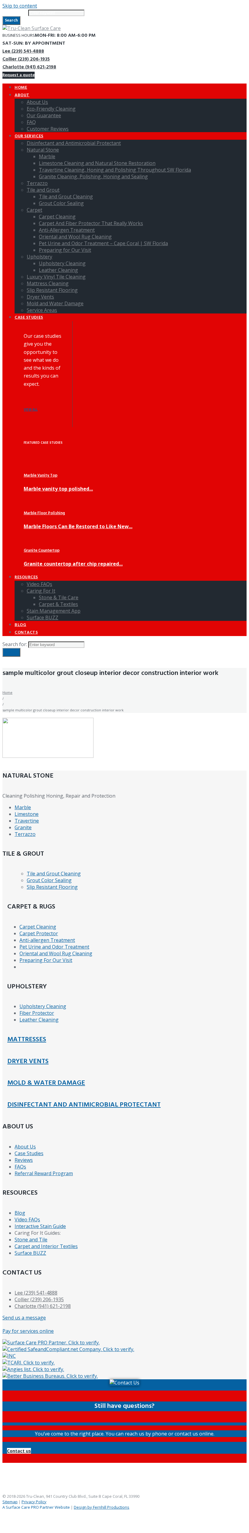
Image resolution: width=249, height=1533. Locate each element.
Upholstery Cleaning (42, 1006)
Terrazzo (25, 834)
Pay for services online (28, 1331)
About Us (25, 1146)
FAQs (20, 1166)
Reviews (24, 1160)
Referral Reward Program (44, 1173)
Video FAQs (27, 1219)
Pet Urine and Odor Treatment (54, 946)
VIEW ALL (31, 409)
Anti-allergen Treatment (47, 940)
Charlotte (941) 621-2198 (29, 67)
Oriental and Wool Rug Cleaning (55, 953)
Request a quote (18, 75)
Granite (23, 827)
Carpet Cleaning (37, 926)
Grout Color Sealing (49, 880)
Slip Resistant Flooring (52, 887)
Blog (20, 1213)
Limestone (27, 814)
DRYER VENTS (28, 1061)
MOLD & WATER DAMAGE (46, 1083)
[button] (19, 1451)
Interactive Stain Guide (40, 1226)
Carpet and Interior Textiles (46, 1246)
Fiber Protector (36, 1013)
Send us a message (24, 1317)
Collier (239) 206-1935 (26, 59)
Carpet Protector (38, 933)
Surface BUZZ (30, 1253)
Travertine (27, 820)
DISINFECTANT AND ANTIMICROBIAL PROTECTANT (84, 1105)
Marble (23, 807)
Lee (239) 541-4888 (23, 51)
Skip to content (19, 5)
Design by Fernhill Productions (101, 1507)
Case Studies (29, 1153)
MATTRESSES (26, 1039)
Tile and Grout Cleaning (54, 873)
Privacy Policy (34, 1501)
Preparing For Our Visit (45, 960)
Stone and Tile (31, 1239)
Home (7, 692)
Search (11, 20)
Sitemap (10, 1501)
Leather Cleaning (39, 1019)
